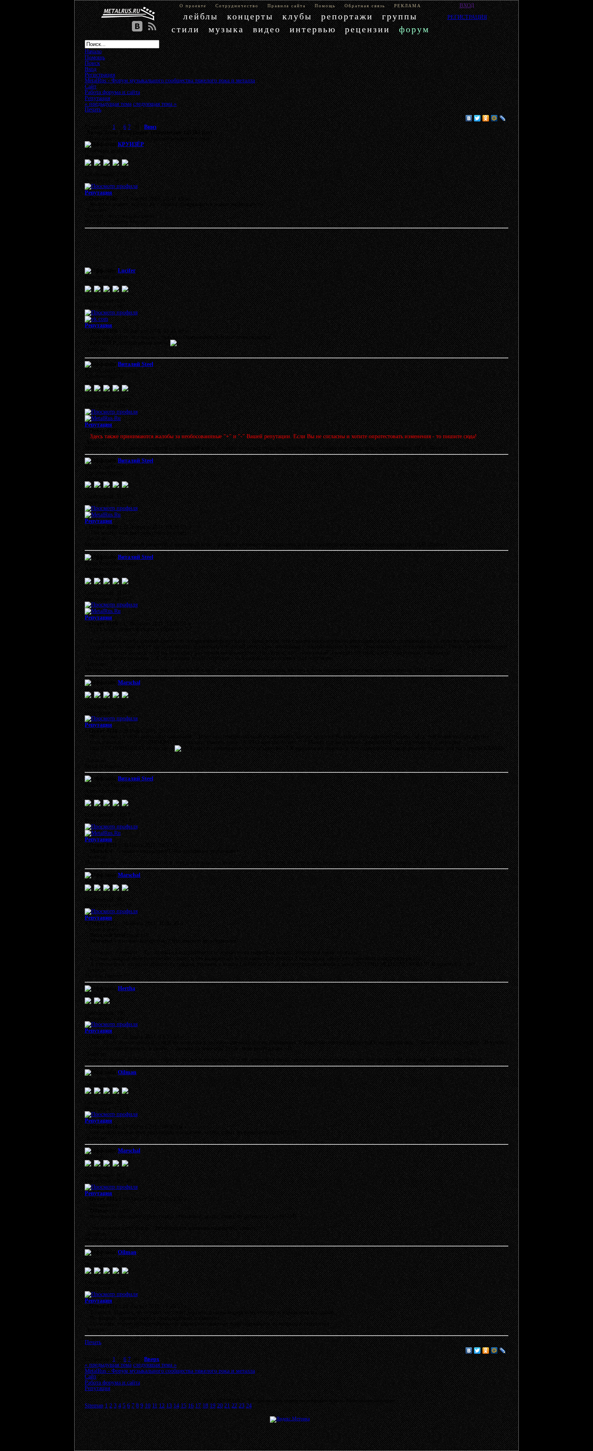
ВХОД (466, 5)
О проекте (193, 5)
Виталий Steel (135, 364)
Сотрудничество (237, 5)
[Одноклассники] (486, 118)
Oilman (127, 1072)
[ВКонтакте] (469, 118)
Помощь (325, 5)
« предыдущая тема (108, 103)
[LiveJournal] (503, 118)
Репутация (98, 192)
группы (400, 16)
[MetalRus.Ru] (103, 418)
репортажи (347, 16)
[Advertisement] (284, 249)
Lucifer (127, 270)
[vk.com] (96, 319)
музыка (226, 29)
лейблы (200, 16)
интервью (313, 29)
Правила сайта (286, 5)
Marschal (129, 682)
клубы (297, 16)
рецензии (367, 29)
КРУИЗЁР (131, 144)
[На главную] (128, 13)
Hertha (126, 988)
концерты (250, 16)
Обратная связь (365, 5)
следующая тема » (155, 103)
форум (414, 29)
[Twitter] (477, 118)
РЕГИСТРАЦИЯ (467, 17)
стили (185, 29)
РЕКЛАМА (407, 5)
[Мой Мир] (494, 118)
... (120, 126)
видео (267, 29)
